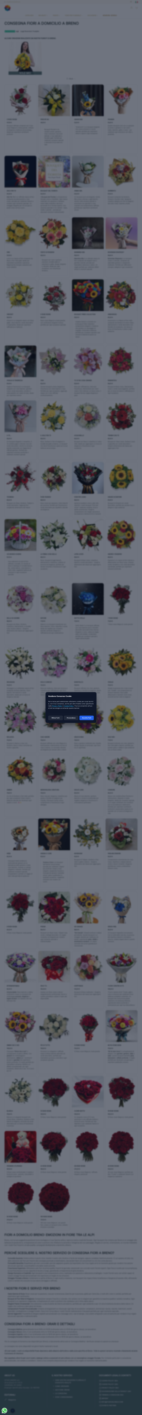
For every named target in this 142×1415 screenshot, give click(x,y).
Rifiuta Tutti (55, 718)
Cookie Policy (69, 706)
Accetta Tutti (86, 718)
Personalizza (71, 718)
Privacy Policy (57, 706)
